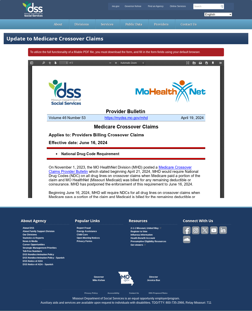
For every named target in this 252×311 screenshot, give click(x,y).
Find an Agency (155, 6)
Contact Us (189, 24)
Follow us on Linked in (223, 230)
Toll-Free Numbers (32, 251)
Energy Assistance (87, 231)
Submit (222, 6)
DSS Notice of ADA (33, 261)
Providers (161, 24)
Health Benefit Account (143, 238)
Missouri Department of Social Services (58, 4)
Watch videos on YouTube (214, 230)
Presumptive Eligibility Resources (148, 241)
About (58, 24)
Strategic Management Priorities (40, 248)
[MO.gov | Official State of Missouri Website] (126, 279)
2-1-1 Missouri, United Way (145, 228)
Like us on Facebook (187, 230)
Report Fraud (84, 228)
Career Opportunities (34, 244)
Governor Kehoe (133, 6)
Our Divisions (30, 234)
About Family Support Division (38, 231)
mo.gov (115, 6)
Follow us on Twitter (205, 230)
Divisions (82, 24)
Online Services (178, 6)
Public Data (133, 24)
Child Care (82, 234)
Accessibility (113, 293)
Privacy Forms (84, 241)
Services (107, 24)
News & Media (30, 241)
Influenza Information (142, 235)
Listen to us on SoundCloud (187, 239)
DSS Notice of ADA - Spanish (38, 264)
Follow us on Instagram (196, 230)
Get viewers (137, 245)
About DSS (28, 228)
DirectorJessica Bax (153, 279)
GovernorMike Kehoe (99, 279)
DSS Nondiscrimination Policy (38, 254)
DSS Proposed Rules (158, 293)
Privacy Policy (91, 293)
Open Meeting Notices (88, 238)
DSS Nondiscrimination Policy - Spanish (43, 258)
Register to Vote (139, 231)
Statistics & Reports (33, 238)
